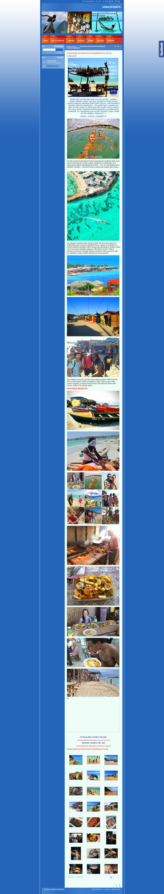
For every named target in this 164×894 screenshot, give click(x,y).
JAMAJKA (71, 41)
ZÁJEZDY (81, 41)
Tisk (99, 1)
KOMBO (91, 41)
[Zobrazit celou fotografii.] (75, 760)
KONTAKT (111, 41)
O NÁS (45, 41)
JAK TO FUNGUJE (58, 41)
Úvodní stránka (89, 1)
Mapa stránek (109, 1)
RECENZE (100, 41)
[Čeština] (118, 47)
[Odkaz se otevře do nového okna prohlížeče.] (93, 96)
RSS (118, 1)
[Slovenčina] (115, 47)
